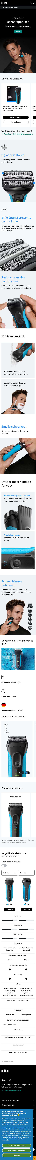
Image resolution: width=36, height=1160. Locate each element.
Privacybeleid (5, 1131)
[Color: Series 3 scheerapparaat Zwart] (28, 904)
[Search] (31, 3)
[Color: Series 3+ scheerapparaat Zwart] (11, 904)
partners (21, 1118)
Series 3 (23, 873)
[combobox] (9, 873)
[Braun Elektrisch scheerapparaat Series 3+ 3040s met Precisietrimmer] (16, 95)
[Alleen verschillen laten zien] (4, 865)
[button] (26, 773)
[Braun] (4, 2)
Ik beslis (16, 1155)
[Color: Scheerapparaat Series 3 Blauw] (25, 904)
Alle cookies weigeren (16, 1150)
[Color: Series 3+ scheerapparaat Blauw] (7, 904)
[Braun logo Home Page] (4, 2)
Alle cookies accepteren (17, 1145)
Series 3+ (6, 873)
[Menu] (34, 3)
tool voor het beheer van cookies (15, 1137)
